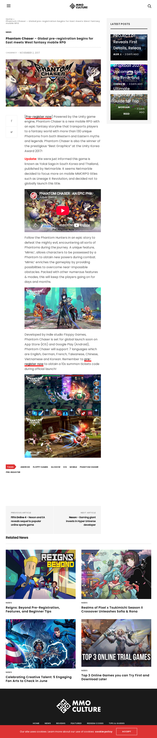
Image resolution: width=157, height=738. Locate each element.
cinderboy (11, 52)
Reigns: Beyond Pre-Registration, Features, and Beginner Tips (33, 609)
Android (25, 467)
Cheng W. (119, 84)
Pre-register (13, 472)
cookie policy (103, 731)
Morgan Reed (124, 110)
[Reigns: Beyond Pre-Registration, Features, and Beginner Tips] (41, 574)
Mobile (73, 467)
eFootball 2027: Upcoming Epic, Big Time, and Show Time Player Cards (128, 78)
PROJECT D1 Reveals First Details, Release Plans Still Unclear (128, 48)
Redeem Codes (95, 723)
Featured (76, 723)
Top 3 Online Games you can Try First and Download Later (115, 677)
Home (9, 19)
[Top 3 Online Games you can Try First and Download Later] (116, 643)
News (8, 32)
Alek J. (117, 54)
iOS (65, 467)
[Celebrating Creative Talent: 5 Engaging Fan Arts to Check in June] (41, 644)
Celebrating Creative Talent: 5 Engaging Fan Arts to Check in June (39, 679)
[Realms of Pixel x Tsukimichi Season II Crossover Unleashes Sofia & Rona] (116, 574)
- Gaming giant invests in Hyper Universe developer (81, 521)
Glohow (55, 467)
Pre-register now (39, 116)
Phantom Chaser (89, 467)
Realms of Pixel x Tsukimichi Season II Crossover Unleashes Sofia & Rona (112, 609)
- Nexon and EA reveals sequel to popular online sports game (28, 521)
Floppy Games (40, 467)
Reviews (60, 723)
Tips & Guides (116, 723)
